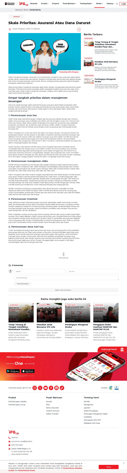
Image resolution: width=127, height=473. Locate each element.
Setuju (108, 467)
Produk (44, 3)
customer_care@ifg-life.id (21, 441)
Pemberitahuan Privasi (26, 470)
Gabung (110, 3)
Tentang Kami (85, 3)
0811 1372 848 (17, 445)
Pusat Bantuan (69, 3)
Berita (98, 3)
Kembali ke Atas (63, 258)
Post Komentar (22, 284)
